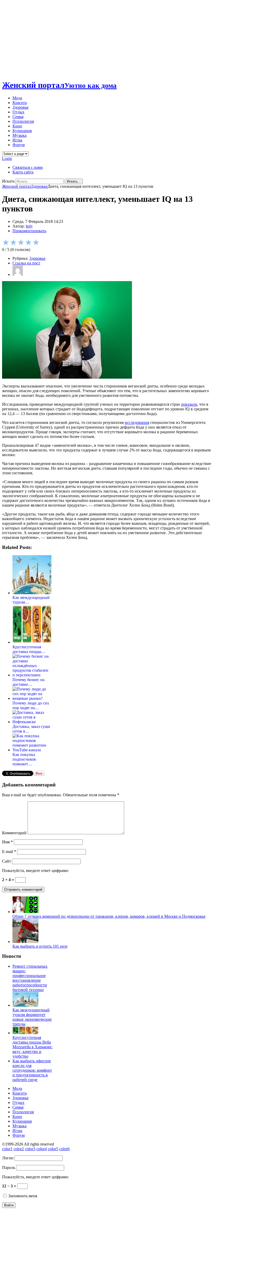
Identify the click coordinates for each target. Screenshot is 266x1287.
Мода (17, 98)
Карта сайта (23, 172)
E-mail (9, 851)
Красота (19, 102)
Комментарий (14, 833)
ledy (29, 226)
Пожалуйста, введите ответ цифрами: (35, 870)
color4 (41, 1149)
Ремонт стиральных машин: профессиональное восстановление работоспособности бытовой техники (30, 978)
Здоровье (20, 107)
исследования (137, 422)
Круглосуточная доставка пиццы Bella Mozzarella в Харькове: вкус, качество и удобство (32, 1046)
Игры (17, 140)
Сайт (6, 861)
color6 (64, 1149)
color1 (7, 1149)
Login (7, 158)
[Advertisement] (133, 38)
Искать (8, 181)
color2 (19, 1149)
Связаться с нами (27, 167)
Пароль (8, 1167)
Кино (17, 126)
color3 (30, 1149)
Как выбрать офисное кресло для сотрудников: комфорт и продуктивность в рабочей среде (32, 1070)
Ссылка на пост (26, 263)
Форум (18, 145)
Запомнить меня (22, 1196)
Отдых (18, 112)
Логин (8, 1158)
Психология (23, 121)
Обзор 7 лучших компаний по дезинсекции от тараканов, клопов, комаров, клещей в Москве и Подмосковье (108, 916)
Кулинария (22, 130)
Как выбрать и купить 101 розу (40, 946)
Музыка (19, 135)
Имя (7, 842)
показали (189, 404)
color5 (53, 1149)
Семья (17, 116)
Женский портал (59, 85)
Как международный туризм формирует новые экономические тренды (32, 1017)
